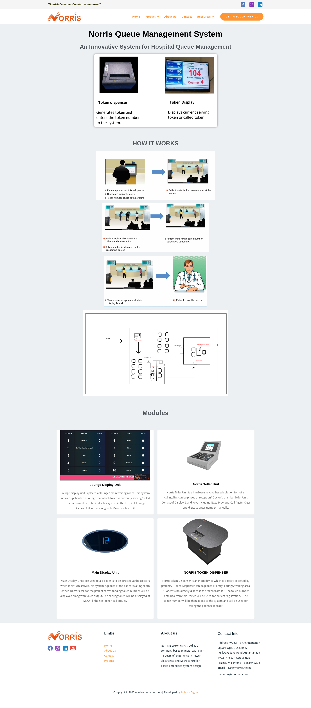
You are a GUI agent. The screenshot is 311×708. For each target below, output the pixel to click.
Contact (187, 16)
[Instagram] (251, 4)
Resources (204, 16)
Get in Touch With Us (242, 16)
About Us (170, 16)
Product (150, 16)
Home (136, 16)
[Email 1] (73, 648)
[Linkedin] (260, 4)
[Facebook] (243, 4)
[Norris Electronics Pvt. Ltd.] (64, 16)
